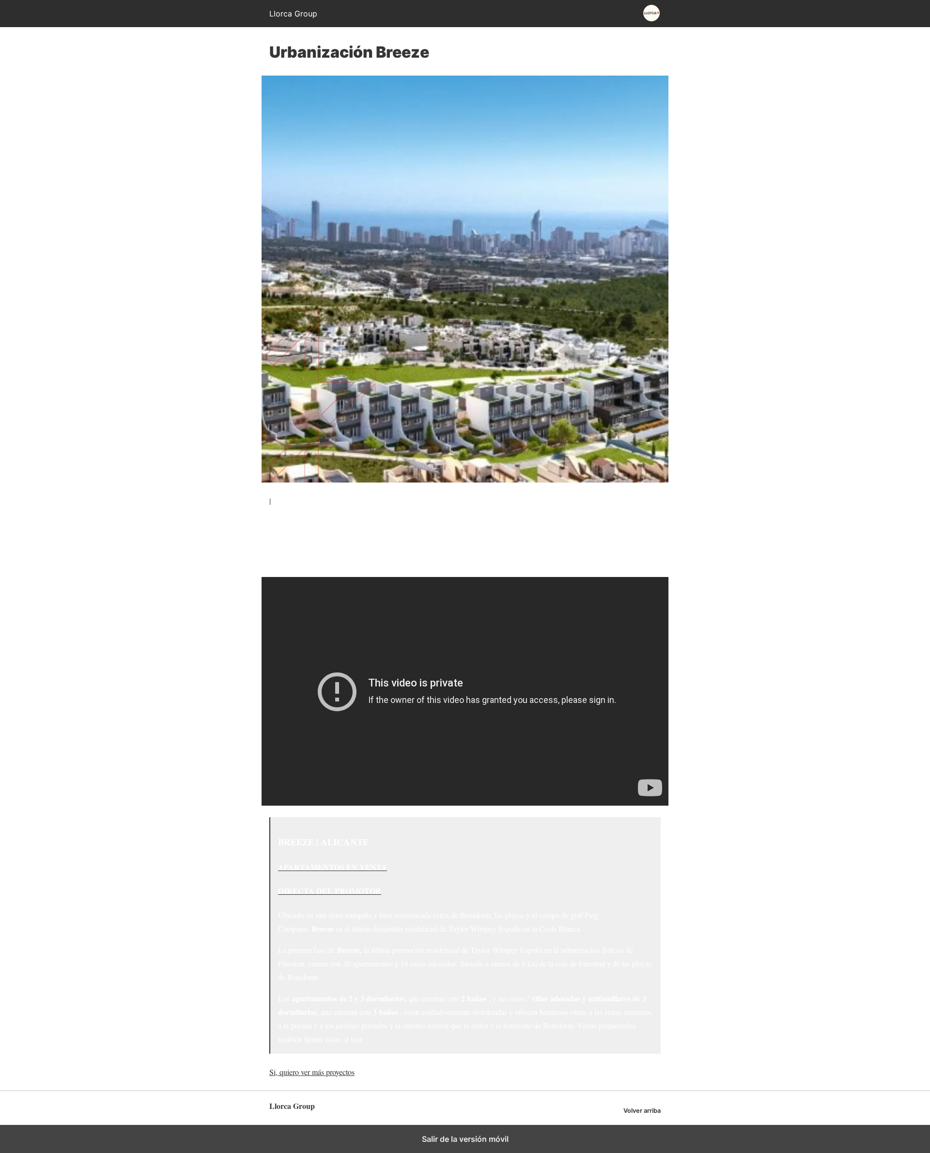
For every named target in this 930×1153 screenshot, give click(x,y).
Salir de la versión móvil (465, 1139)
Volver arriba (642, 1110)
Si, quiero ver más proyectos (312, 1072)
